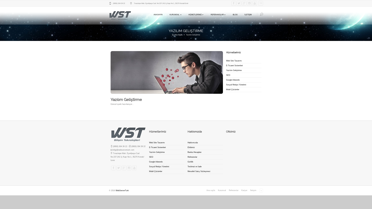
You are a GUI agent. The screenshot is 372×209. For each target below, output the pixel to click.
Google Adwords (233, 80)
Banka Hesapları (195, 152)
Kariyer (244, 190)
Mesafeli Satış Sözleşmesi (199, 171)
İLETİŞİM (248, 15)
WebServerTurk (122, 190)
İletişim (253, 190)
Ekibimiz (191, 147)
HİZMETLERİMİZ (195, 15)
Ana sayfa (210, 190)
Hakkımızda (193, 143)
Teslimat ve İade (195, 166)
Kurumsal (174, 15)
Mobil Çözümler (232, 89)
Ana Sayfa (178, 35)
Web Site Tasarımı (234, 61)
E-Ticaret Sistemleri (234, 65)
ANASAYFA (158, 15)
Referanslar (217, 15)
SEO (228, 75)
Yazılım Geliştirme (234, 70)
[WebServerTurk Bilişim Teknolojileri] (120, 15)
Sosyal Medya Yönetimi (236, 85)
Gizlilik (190, 162)
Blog (235, 15)
